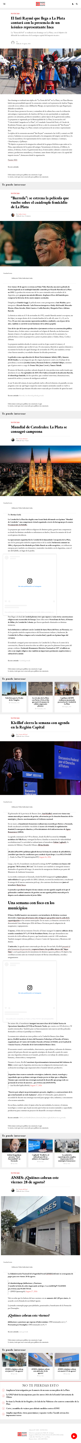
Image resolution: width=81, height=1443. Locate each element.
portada (41, 395)
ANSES (49, 1274)
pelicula (35, 395)
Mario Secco (21, 885)
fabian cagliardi (47, 1117)
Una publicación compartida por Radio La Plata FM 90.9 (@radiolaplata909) (30, 1019)
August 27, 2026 (36, 1085)
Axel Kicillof (47, 813)
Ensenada (39, 1117)
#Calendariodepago (15, 1283)
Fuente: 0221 (12, 160)
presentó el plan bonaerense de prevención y (39, 949)
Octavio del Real (22, 439)
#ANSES (62, 1286)
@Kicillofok (65, 851)
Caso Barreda (29, 395)
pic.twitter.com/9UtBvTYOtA (19, 1288)
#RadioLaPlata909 (15, 851)
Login (40, 175)
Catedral (22, 660)
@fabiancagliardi (30, 851)
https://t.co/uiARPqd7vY (49, 1286)
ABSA (21, 1117)
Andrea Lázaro (22, 214)
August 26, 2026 (45, 857)
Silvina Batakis (43, 845)
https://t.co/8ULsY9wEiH (61, 854)
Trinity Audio (21, 278)
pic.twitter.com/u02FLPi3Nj (45, 1082)
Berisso (34, 1117)
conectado (27, 177)
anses (21, 1332)
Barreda (21, 395)
